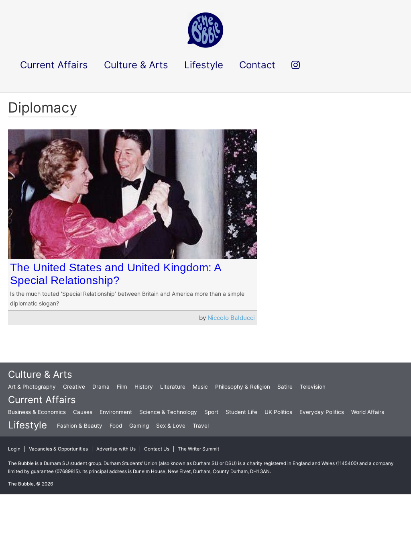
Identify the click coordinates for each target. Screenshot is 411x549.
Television (313, 386)
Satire (285, 386)
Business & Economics (37, 412)
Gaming (139, 425)
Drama (101, 386)
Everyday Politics (321, 412)
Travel (201, 425)
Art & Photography (32, 386)
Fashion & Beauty (79, 425)
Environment (116, 412)
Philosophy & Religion (242, 386)
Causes (82, 412)
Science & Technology (168, 412)
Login (14, 449)
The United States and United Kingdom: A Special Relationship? (115, 274)
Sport (211, 412)
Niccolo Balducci (231, 318)
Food (116, 425)
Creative (74, 386)
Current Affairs (42, 400)
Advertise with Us (116, 449)
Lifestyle (27, 425)
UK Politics (278, 412)
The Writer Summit (198, 449)
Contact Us (156, 449)
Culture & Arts (40, 374)
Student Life (241, 412)
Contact (257, 65)
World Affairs (367, 412)
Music (200, 386)
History (143, 386)
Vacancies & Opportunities (58, 449)
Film (122, 386)
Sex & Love (170, 425)
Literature (172, 386)
